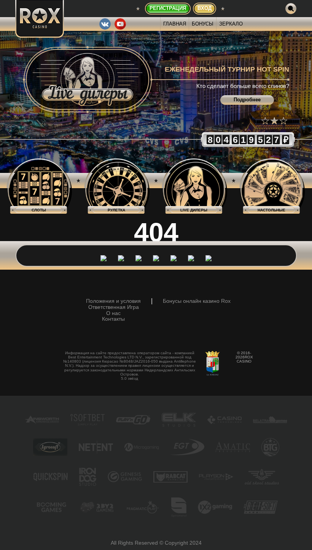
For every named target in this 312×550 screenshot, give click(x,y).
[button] (265, 121)
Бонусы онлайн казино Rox (197, 301)
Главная (174, 24)
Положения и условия (113, 301)
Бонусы (202, 24)
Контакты (113, 319)
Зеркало (231, 24)
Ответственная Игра (113, 307)
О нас (113, 313)
